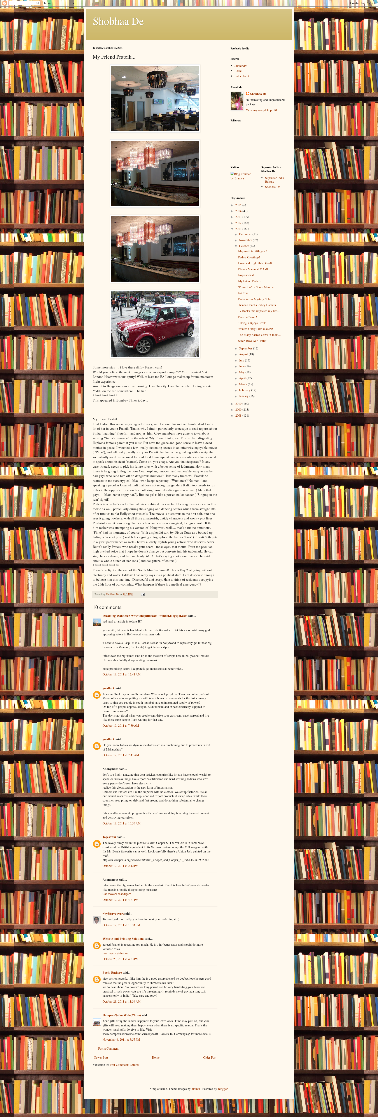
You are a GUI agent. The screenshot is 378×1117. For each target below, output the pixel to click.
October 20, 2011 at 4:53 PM (120, 959)
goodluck (109, 688)
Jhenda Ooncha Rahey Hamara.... (258, 305)
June (242, 366)
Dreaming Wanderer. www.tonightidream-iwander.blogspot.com (145, 615)
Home (155, 1057)
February (245, 390)
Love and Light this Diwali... (256, 263)
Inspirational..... (248, 275)
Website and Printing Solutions (123, 938)
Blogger (223, 1089)
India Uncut (241, 76)
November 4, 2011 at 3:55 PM (121, 1039)
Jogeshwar (109, 837)
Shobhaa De (118, 21)
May (242, 372)
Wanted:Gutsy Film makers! (255, 329)
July (242, 360)
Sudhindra (240, 66)
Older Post (209, 1057)
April (243, 378)
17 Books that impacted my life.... (259, 311)
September (246, 348)
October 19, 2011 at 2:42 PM (120, 866)
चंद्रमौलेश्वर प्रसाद (113, 913)
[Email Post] (142, 594)
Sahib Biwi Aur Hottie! (252, 341)
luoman (196, 1089)
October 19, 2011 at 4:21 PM (120, 900)
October (244, 246)
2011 (238, 229)
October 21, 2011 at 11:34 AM (121, 1001)
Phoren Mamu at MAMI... (254, 269)
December (245, 234)
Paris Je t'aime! (247, 317)
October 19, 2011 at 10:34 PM (121, 925)
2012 (238, 223)
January (244, 396)
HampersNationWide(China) (122, 1015)
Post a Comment (108, 1048)
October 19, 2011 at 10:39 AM (121, 823)
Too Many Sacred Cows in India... (259, 335)
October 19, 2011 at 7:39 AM (121, 725)
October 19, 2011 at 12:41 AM (121, 674)
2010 (238, 404)
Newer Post (101, 1057)
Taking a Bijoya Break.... (253, 323)
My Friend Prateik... (251, 281)
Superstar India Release (274, 180)
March (243, 384)
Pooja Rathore (112, 972)
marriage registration (115, 953)
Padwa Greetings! (249, 257)
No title (243, 293)
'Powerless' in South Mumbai (256, 287)
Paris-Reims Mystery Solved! (256, 299)
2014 (238, 211)
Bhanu (238, 71)
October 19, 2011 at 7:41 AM (121, 755)
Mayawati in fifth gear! (252, 251)
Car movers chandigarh (117, 894)
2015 (238, 205)
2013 (238, 217)
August (244, 354)
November (246, 240)
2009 (238, 409)
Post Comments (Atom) (124, 1065)
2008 (238, 415)
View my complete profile (262, 110)
